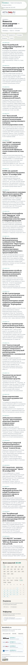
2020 (12, 571)
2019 (8, 571)
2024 (4, 573)
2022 (19, 571)
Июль (8, 580)
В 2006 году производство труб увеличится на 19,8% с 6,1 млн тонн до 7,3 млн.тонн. (13, 325)
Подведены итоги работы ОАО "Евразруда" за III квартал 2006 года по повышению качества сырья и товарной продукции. (13, 217)
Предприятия (11, 35)
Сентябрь (16, 580)
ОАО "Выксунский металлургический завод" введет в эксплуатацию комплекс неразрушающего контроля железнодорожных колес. (13, 120)
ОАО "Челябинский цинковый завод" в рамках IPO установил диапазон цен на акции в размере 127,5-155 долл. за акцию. (13, 517)
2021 (15, 571)
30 (4, 596)
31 (7, 596)
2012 (4, 569)
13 (17, 590)
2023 (23, 571)
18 (10, 592)
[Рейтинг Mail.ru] (5, 660)
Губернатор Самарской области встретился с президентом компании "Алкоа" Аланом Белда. (12, 445)
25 (10, 594)
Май (21, 577)
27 (17, 594)
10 (7, 590)
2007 (8, 566)
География (19, 35)
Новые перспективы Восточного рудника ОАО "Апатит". (12, 398)
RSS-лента (6, 606)
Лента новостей (6, 633)
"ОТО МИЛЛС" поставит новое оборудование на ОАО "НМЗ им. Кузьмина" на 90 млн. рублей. (13, 541)
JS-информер (14, 606)
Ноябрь (4, 582)
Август (11, 580)
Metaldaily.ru (5, 30)
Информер (20, 633)
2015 (15, 569)
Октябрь (21, 580)
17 (7, 592)
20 (17, 592)
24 (7, 594)
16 (4, 592)
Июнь (4, 580)
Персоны (4, 35)
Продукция (4, 38)
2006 (4, 566)
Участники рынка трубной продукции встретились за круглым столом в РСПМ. (13, 69)
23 (4, 594)
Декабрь (9, 582)
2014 (11, 569)
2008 (12, 566)
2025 (8, 573)
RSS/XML (14, 633)
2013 (8, 569)
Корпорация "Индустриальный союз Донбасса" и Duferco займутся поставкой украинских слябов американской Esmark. (12, 93)
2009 (16, 566)
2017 (22, 569)
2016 (18, 569)
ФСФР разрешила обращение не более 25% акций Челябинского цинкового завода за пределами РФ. (12, 492)
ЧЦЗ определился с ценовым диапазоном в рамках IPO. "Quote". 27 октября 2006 (14, 194)
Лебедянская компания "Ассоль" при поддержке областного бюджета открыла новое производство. (12, 421)
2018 (4, 571)
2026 (12, 573)
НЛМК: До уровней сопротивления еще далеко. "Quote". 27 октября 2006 (13, 172)
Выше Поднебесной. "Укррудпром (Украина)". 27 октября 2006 (13, 46)
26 (14, 594)
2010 (20, 566)
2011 (23, 566)
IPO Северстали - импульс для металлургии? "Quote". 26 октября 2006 (13, 469)
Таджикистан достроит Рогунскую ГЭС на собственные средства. (11, 377)
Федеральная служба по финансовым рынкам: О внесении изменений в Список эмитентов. (12, 273)
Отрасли (11, 38)
